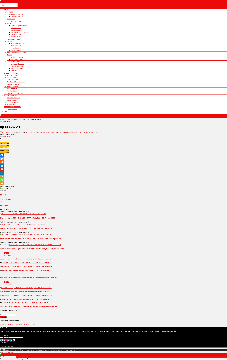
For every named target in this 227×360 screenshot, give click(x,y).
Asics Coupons (16, 28)
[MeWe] (2, 173)
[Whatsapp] (2, 180)
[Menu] (0, 115)
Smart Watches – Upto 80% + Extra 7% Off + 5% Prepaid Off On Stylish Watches (26, 259)
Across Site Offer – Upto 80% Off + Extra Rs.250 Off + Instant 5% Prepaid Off (25, 270)
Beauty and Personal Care (60, 132)
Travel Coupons (10, 89)
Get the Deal (4, 143)
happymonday (7, 132)
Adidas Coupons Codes (19, 26)
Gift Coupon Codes (13, 62)
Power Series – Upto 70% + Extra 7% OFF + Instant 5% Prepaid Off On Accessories (26, 266)
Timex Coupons (16, 35)
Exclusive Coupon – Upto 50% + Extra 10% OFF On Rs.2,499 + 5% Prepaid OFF (32, 249)
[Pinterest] (2, 169)
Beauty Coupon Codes (15, 14)
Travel (9, 55)
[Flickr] (7, 340)
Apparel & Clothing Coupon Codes (17, 120)
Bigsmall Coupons (17, 66)
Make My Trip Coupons (19, 59)
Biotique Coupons (17, 16)
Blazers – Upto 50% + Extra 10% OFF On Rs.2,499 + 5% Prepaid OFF (27, 218)
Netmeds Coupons (17, 44)
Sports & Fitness (81, 132)
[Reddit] (2, 162)
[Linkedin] (2, 166)
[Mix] (2, 176)
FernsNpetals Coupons (19, 68)
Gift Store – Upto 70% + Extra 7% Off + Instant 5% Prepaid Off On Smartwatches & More (29, 278)
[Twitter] (2, 158)
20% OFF (3, 195)
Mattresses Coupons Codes (16, 53)
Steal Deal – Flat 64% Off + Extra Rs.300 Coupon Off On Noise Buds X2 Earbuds (26, 274)
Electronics (11, 19)
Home (6, 10)
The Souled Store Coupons (20, 32)
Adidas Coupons (12, 75)
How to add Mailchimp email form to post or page (17, 324)
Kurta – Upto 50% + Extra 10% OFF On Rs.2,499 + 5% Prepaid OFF (27, 228)
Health (9, 41)
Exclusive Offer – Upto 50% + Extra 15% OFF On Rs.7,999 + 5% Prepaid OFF (31, 238)
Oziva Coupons (16, 46)
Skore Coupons (16, 50)
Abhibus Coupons (17, 57)
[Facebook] (2, 155)
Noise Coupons (16, 21)
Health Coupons (10, 96)
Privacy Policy (8, 346)
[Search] (19, 4)
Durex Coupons (16, 48)
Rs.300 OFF (4, 205)
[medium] (14, 340)
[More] (2, 183)
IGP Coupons (15, 71)
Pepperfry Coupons (17, 64)
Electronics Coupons (12, 107)
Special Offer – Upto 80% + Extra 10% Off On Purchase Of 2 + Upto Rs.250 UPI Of (26, 263)
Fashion (9, 23)
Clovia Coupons (16, 30)
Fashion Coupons (11, 73)
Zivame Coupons (16, 37)
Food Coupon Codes (14, 39)
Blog (6, 111)
